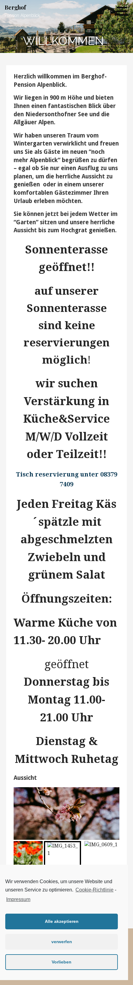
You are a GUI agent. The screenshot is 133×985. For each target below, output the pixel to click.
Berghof (15, 7)
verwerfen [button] (61, 941)
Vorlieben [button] (61, 961)
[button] (124, 11)
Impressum (18, 899)
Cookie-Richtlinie (94, 889)
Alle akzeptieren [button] (62, 921)
